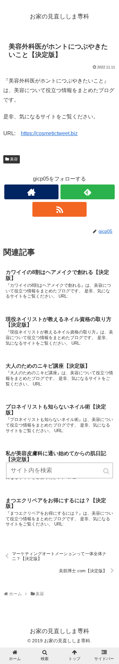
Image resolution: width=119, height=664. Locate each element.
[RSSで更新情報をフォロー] (59, 209)
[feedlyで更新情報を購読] (87, 191)
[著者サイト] (31, 191)
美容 (14, 159)
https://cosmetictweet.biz (49, 133)
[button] (106, 471)
